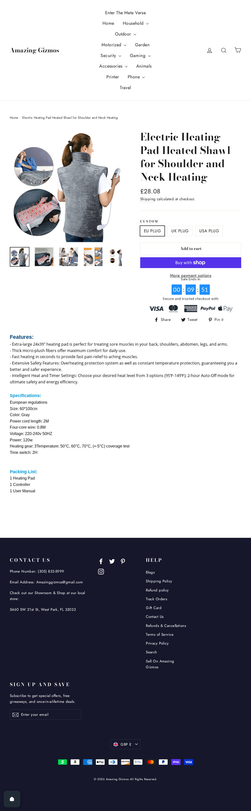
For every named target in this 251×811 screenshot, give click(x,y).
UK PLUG (179, 231)
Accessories (111, 66)
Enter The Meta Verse (125, 13)
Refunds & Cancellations (166, 625)
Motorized (112, 45)
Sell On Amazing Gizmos (160, 664)
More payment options (191, 275)
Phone (134, 77)
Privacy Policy (157, 643)
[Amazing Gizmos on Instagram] (101, 571)
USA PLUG (209, 231)
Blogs (150, 572)
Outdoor (123, 34)
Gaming (138, 55)
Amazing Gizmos (34, 50)
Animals (144, 66)
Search (151, 652)
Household (134, 23)
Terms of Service (160, 634)
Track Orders (156, 599)
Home (108, 23)
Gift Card (154, 608)
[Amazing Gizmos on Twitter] (112, 560)
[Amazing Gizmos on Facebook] (101, 560)
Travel (125, 87)
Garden (142, 45)
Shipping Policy (159, 581)
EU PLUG (152, 231)
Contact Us (154, 616)
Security (108, 55)
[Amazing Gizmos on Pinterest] (123, 560)
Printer (112, 77)
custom (149, 221)
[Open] (12, 799)
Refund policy (157, 590)
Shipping (147, 199)
